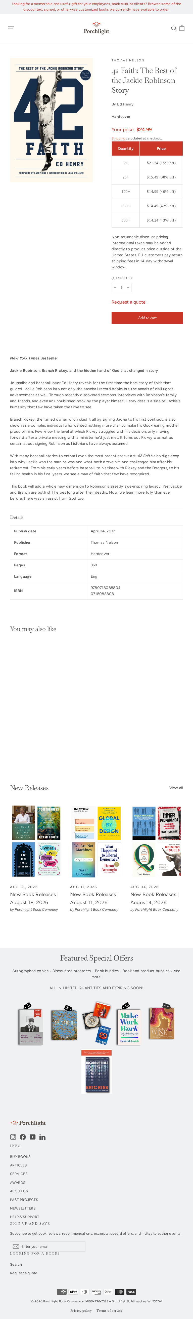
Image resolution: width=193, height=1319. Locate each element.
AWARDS (17, 1183)
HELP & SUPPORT (24, 1217)
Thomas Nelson (128, 60)
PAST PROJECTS (24, 1200)
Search (16, 1264)
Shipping (118, 138)
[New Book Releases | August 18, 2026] (36, 842)
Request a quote (129, 302)
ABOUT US (19, 1191)
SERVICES (19, 1174)
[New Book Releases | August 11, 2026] (96, 842)
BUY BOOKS (20, 1157)
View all (176, 788)
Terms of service (109, 1310)
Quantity (122, 278)
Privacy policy (81, 1310)
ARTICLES (18, 1165)
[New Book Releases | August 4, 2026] (156, 842)
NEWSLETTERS (23, 1208)
